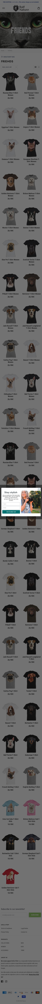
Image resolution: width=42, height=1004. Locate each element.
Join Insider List (11, 512)
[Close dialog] (39, 489)
